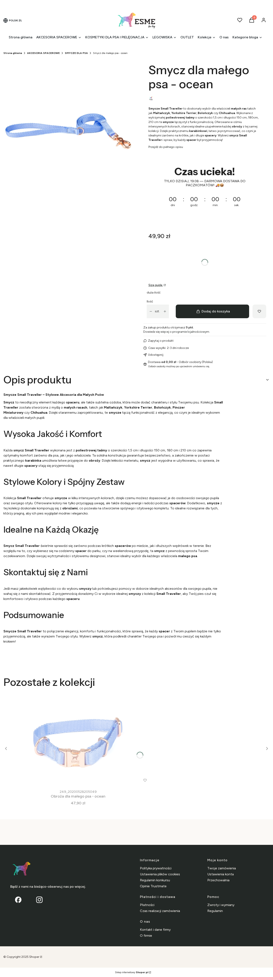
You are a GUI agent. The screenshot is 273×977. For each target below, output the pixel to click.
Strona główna (12, 53)
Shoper (34, 957)
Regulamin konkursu (155, 880)
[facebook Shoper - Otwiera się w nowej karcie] (18, 900)
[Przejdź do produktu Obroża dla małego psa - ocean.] (78, 740)
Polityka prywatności (155, 868)
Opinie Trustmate (153, 886)
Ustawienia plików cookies (160, 874)
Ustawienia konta (220, 874)
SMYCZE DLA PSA (76, 53)
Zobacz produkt (72, 780)
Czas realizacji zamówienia (160, 911)
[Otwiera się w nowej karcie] (39, 900)
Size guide (155, 285)
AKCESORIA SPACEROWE (43, 53)
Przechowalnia (218, 880)
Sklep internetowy (131, 972)
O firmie (146, 936)
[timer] (204, 190)
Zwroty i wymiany (220, 905)
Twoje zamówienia (221, 868)
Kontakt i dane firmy (155, 930)
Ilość (150, 301)
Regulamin (215, 911)
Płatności (147, 905)
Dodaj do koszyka (216, 311)
